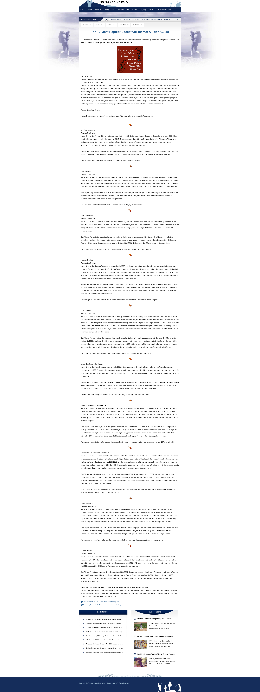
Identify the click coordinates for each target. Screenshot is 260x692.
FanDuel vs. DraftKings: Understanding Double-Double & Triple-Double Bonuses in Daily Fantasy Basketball (120, 619)
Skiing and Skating (132, 9)
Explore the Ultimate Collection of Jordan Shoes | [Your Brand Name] (108, 648)
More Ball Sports (156, 19)
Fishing (106, 9)
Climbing (151, 9)
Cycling (143, 9)
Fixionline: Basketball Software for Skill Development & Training (106, 644)
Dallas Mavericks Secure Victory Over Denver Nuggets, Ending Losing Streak (110, 623)
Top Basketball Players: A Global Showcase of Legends (101, 602)
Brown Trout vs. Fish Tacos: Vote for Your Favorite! (157, 636)
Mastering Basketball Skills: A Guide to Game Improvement (105, 652)
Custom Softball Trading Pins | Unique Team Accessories (159, 619)
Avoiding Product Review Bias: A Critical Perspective (157, 654)
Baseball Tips (87, 25)
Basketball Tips (88, 19)
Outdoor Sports (128, 19)
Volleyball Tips (124, 25)
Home (82, 9)
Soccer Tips (99, 25)
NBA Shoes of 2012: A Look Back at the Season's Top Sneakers (106, 640)
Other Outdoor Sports (164, 9)
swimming (120, 9)
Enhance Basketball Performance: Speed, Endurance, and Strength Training (110, 627)
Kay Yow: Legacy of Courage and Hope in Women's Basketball (106, 636)
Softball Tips (111, 25)
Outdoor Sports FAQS (94, 9)
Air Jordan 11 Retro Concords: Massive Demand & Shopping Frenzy (108, 632)
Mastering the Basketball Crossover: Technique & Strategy (102, 605)
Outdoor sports (116, 19)
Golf (113, 9)
